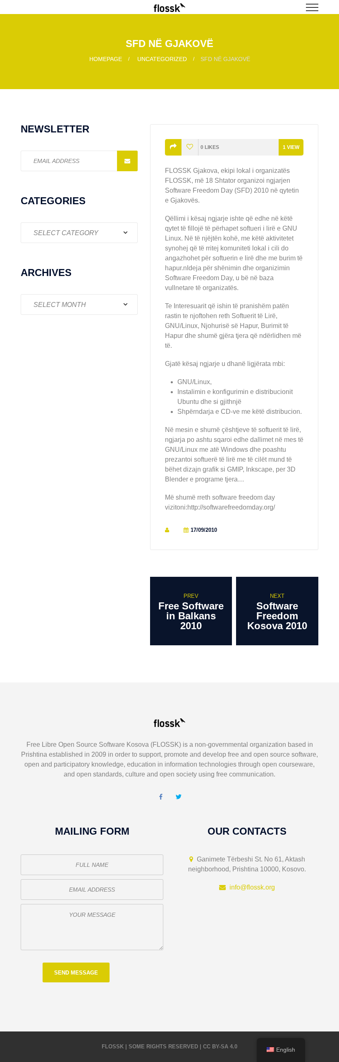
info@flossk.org (252, 887)
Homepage (105, 59)
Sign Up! (127, 161)
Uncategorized (162, 59)
